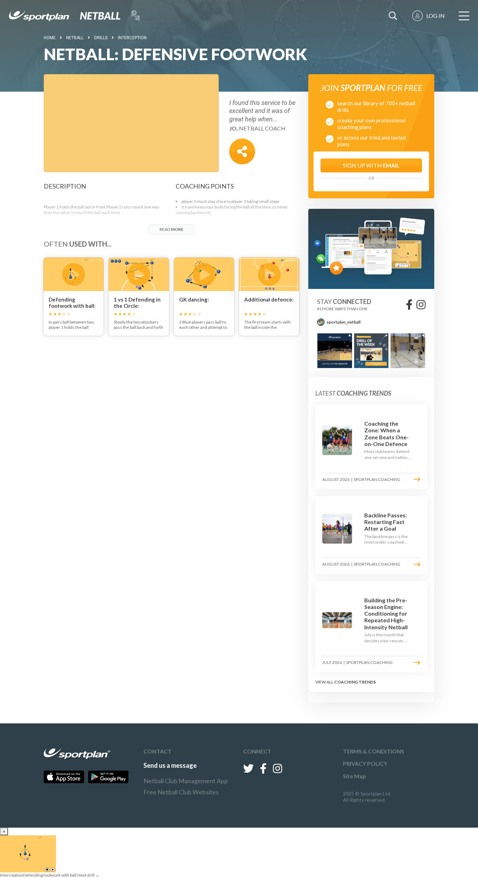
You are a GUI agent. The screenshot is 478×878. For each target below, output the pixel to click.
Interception (132, 37)
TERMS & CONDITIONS (373, 751)
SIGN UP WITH (371, 165)
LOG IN (435, 15)
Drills (100, 37)
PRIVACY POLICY (365, 763)
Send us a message (170, 765)
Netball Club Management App (185, 781)
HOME (50, 37)
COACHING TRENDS (355, 682)
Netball (75, 37)
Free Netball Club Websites (181, 792)
